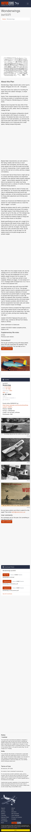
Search (3, 808)
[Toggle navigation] (28, 3)
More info (19, 827)
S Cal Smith (7, 387)
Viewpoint (4, 819)
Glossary (13, 812)
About (13, 808)
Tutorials (3, 815)
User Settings (15, 815)
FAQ (12, 810)
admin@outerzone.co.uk (18, 512)
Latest (3, 810)
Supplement (7, 581)
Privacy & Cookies (16, 817)
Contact (13, 819)
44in (4, 392)
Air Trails (8, 389)
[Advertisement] (15, 37)
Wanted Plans (5, 817)
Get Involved (15, 813)
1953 (10, 390)
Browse (3, 812)
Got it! (15, 830)
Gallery (3, 813)
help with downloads (7, 593)
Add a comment (6, 521)
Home (4, 19)
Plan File (6, 575)
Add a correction (7, 348)
